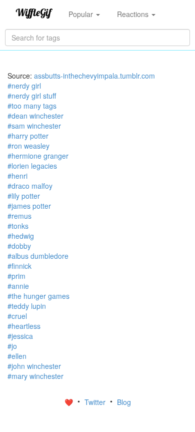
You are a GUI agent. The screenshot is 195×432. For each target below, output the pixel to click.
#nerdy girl (24, 86)
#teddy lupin (27, 306)
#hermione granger (38, 156)
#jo (12, 346)
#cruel (17, 316)
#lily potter (24, 196)
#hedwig (21, 236)
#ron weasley (29, 146)
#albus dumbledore (38, 256)
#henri (18, 176)
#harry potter (28, 136)
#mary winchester (36, 376)
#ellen (17, 356)
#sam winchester (34, 126)
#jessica (20, 336)
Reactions (133, 14)
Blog (124, 402)
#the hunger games (39, 296)
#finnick (20, 266)
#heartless (24, 326)
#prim (17, 276)
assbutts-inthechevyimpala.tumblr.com (94, 76)
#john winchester (34, 366)
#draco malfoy (30, 186)
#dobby (19, 246)
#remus (20, 216)
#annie (18, 286)
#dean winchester (36, 116)
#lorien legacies (32, 166)
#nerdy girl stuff (32, 96)
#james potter (29, 206)
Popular (81, 14)
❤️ (69, 402)
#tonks (18, 226)
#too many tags (32, 106)
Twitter (96, 402)
